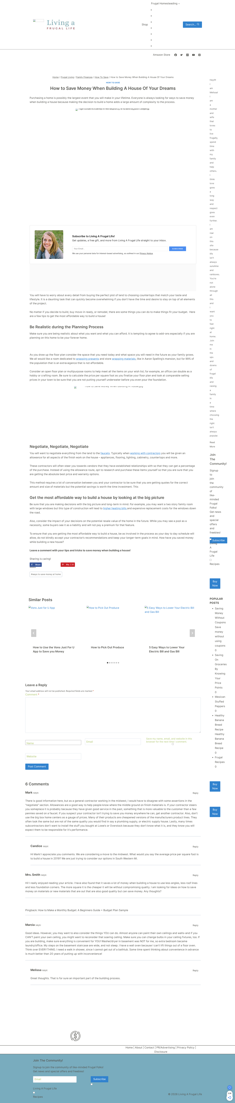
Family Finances (161, 40)
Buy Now (215, 583)
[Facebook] (175, 54)
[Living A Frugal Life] (210, 539)
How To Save (113, 83)
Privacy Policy (185, 1047)
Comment (32, 694)
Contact (149, 1047)
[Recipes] (210, 560)
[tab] (107, 662)
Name (30, 743)
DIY (156, 16)
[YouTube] (193, 54)
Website (31, 756)
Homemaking (160, 22)
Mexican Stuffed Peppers (220, 701)
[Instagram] (187, 54)
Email (89, 741)
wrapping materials (124, 358)
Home (129, 1047)
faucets (105, 453)
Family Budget (160, 28)
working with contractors (145, 453)
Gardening (159, 34)
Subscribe (218, 540)
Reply (195, 793)
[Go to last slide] (33, 633)
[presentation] (55, 623)
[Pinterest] (199, 54)
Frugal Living (160, 10)
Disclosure (160, 1051)
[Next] (192, 633)
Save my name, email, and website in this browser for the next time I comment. (169, 740)
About (138, 1047)
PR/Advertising (165, 1047)
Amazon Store (161, 54)
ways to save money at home (46, 574)
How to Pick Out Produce (107, 647)
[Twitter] (181, 54)
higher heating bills (115, 508)
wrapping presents (87, 358)
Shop (145, 24)
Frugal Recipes (160, 46)
